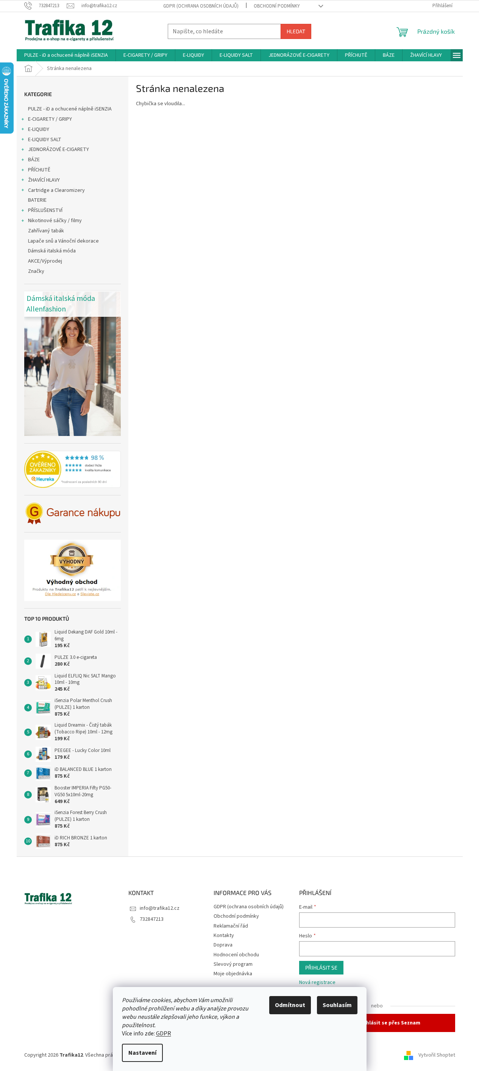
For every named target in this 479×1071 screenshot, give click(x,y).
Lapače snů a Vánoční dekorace (63, 241)
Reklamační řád (231, 926)
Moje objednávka (233, 974)
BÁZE (34, 159)
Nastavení (142, 1053)
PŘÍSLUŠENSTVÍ (45, 210)
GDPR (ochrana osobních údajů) (201, 6)
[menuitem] (66, 55)
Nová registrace (317, 982)
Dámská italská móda (52, 251)
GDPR (163, 1033)
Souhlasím (337, 1005)
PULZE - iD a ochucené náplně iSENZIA (70, 109)
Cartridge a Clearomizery (56, 190)
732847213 (152, 919)
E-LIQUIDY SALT (44, 139)
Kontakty (224, 935)
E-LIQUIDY (38, 129)
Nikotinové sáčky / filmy (55, 220)
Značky (36, 271)
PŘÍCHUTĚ (39, 170)
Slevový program (233, 964)
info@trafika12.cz (159, 908)
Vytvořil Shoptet (436, 1055)
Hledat (296, 31)
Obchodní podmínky (277, 6)
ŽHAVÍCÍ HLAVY (44, 180)
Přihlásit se (321, 967)
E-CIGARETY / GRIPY (50, 119)
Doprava (223, 945)
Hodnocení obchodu (236, 955)
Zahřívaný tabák (46, 231)
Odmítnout (290, 1005)
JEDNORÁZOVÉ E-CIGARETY (58, 149)
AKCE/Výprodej (45, 261)
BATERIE (37, 200)
